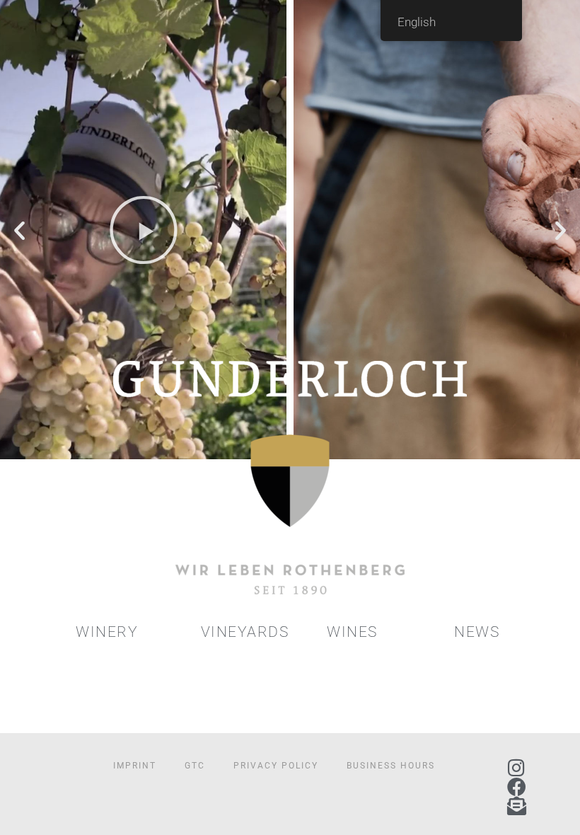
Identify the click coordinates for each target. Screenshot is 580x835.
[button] (19, 229)
